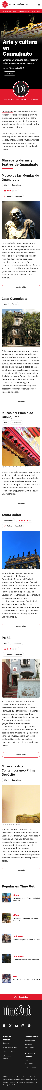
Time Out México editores (26, 100)
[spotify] (29, 1025)
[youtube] (16, 1025)
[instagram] (23, 1025)
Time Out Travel (30, 1068)
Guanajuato (7, 112)
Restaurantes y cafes (9, 11)
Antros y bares (24, 11)
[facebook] (4, 1025)
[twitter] (10, 1025)
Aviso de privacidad (10, 1048)
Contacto (6, 1043)
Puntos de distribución (29, 1046)
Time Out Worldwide (29, 1062)
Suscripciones (30, 1041)
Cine (33, 11)
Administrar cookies (7, 1057)
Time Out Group (9, 1052)
